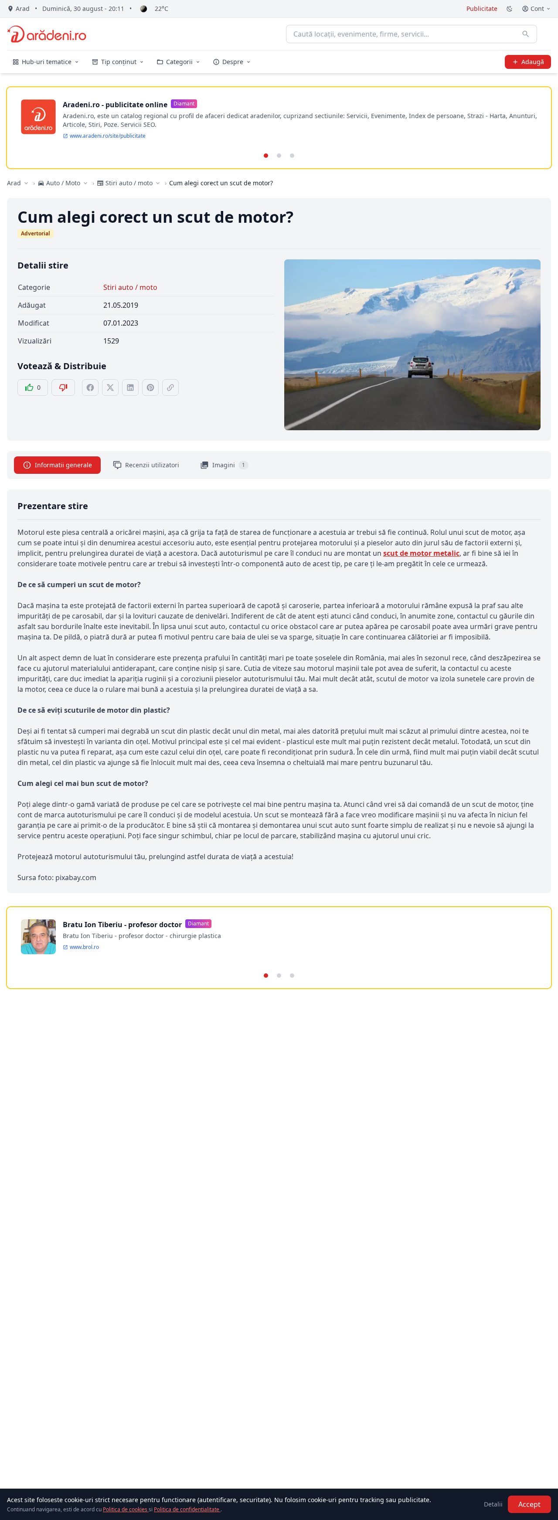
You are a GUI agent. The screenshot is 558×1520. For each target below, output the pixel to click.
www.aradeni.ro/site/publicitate (108, 136)
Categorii (179, 62)
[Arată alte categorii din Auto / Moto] (85, 183)
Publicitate (481, 8)
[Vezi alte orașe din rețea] (26, 183)
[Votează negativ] (63, 387)
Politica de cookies (126, 1509)
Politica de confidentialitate (187, 1509)
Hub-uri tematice (46, 62)
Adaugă (532, 62)
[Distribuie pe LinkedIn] (130, 387)
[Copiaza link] (170, 387)
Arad (14, 183)
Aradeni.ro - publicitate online (115, 104)
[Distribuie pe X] (110, 387)
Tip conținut (118, 62)
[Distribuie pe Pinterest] (150, 387)
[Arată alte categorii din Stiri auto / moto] (157, 183)
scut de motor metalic (421, 553)
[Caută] (526, 34)
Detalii (493, 1504)
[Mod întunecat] (509, 8)
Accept (529, 1504)
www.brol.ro (84, 947)
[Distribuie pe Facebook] (90, 387)
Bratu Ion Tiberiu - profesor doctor (122, 924)
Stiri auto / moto (130, 287)
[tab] (266, 155)
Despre (232, 62)
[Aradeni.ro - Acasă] (46, 34)
